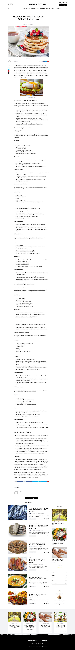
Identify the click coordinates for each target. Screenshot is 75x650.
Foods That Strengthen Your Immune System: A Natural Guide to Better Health (58, 542)
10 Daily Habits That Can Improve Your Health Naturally (60, 626)
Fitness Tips (33, 8)
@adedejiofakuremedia (63, 2)
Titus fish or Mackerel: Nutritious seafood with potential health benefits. (38, 509)
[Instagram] (12, 4)
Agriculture (48, 8)
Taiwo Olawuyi (34, 513)
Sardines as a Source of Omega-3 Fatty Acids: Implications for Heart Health (38, 526)
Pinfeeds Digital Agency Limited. (42, 646)
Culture (52, 8)
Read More (32, 518)
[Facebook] (8, 4)
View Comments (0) (30, 498)
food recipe (17, 487)
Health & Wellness (26, 8)
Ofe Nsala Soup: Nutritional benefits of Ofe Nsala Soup (37, 543)
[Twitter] (10, 4)
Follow (62, 5)
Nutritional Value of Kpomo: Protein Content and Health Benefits (37, 561)
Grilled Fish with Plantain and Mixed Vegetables (37, 595)
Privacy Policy (34, 643)
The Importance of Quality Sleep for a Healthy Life (58, 560)
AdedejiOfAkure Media (37, 4)
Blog (53, 572)
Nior (12, 61)
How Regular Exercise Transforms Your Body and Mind (58, 523)
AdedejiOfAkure (59, 593)
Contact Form (40, 643)
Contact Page (58, 8)
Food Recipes (42, 8)
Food (38, 8)
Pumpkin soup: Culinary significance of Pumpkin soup (37, 577)
